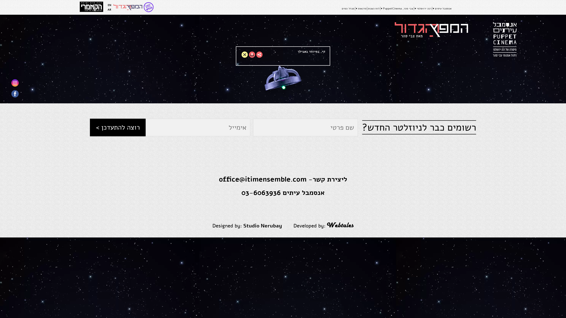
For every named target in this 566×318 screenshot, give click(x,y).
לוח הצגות (373, 8)
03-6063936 (261, 192)
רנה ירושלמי (424, 8)
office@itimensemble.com (263, 179)
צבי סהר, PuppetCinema (398, 8)
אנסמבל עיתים (443, 8)
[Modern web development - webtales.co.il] (340, 225)
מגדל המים (348, 8)
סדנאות (362, 8)
